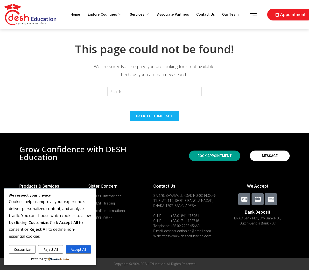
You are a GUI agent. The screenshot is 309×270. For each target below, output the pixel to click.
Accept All (78, 249)
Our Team (230, 14)
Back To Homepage (154, 116)
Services (137, 14)
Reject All (50, 249)
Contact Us (205, 14)
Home (75, 14)
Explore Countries (102, 14)
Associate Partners (173, 14)
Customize (22, 249)
